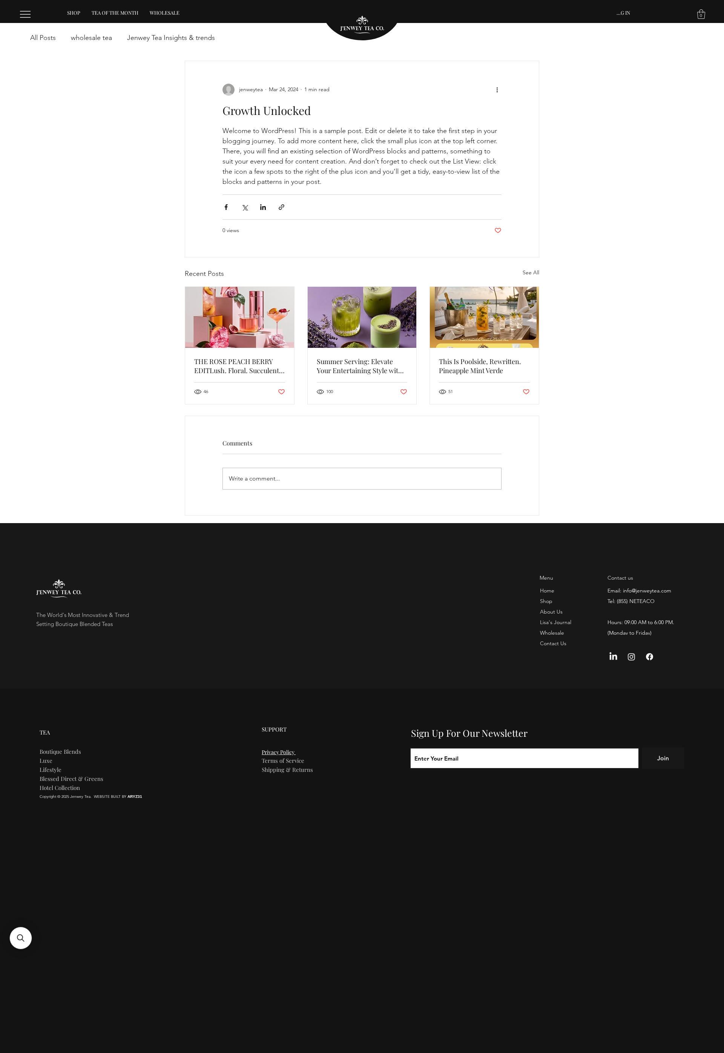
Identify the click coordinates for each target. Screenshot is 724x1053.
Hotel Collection (60, 787)
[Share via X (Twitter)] (244, 207)
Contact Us (553, 643)
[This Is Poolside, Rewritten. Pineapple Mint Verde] (484, 317)
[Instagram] (631, 656)
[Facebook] (649, 656)
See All (531, 272)
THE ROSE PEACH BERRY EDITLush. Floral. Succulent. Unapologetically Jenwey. (237, 366)
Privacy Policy (279, 752)
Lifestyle (50, 769)
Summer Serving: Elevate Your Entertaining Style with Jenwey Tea (359, 366)
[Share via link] (281, 207)
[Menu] (25, 14)
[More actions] (497, 89)
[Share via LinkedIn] (263, 207)
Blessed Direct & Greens (71, 778)
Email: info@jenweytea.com (639, 590)
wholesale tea (91, 38)
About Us (551, 611)
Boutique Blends (60, 751)
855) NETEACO (636, 601)
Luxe (46, 760)
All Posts (43, 38)
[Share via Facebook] (226, 207)
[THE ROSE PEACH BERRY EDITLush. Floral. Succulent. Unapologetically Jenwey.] (239, 317)
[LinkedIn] (613, 656)
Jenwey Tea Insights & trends (171, 38)
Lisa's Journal (555, 622)
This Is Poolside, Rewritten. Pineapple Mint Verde (480, 366)
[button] (701, 14)
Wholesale (552, 632)
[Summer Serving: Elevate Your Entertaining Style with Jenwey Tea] (362, 317)
